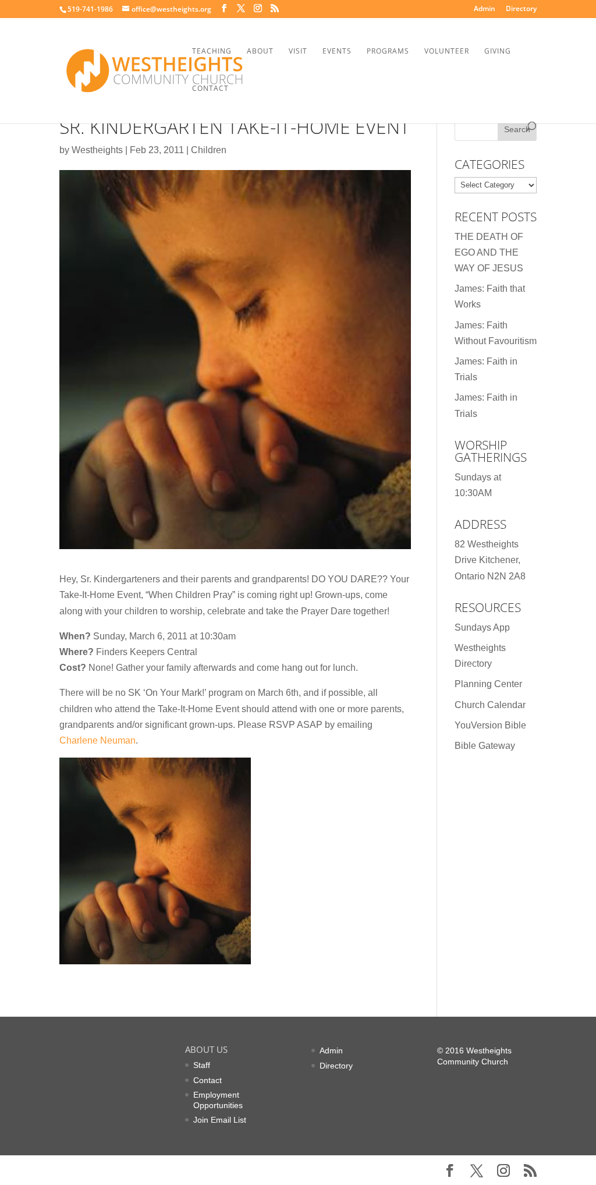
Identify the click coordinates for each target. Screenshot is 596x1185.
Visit (298, 51)
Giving (497, 51)
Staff (201, 1065)
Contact (210, 88)
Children (208, 150)
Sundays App (482, 627)
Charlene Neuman (97, 740)
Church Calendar (490, 705)
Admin (484, 9)
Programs (388, 51)
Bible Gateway (485, 746)
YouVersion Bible (490, 725)
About (260, 51)
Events (337, 51)
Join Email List (219, 1119)
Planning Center (488, 684)
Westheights (97, 150)
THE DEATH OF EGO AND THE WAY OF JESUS (489, 252)
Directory (521, 9)
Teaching (212, 51)
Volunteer (446, 51)
